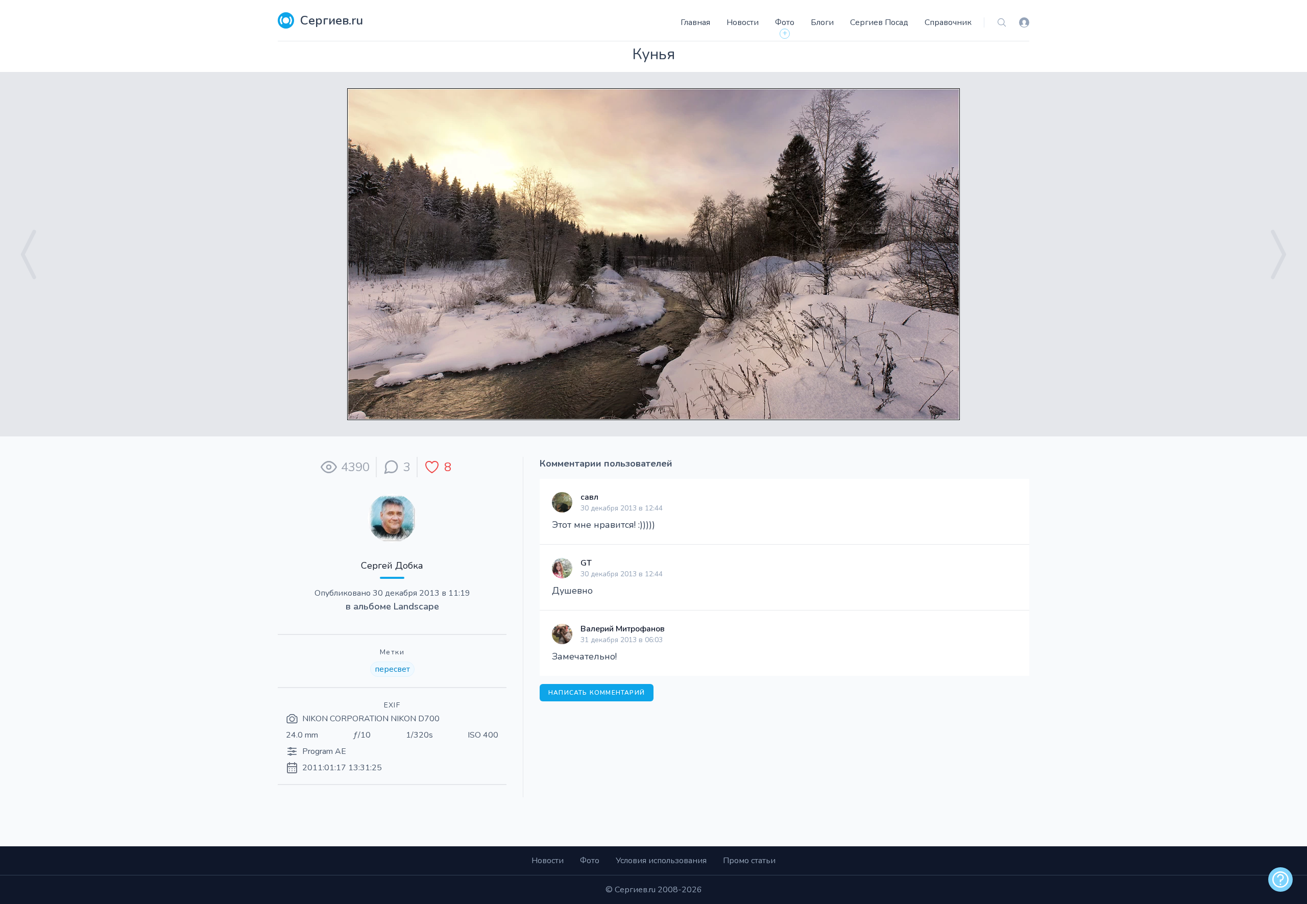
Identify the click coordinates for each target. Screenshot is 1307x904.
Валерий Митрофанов (622, 628)
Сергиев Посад (879, 22)
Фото (784, 22)
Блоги (822, 22)
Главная (695, 22)
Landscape (416, 606)
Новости (743, 22)
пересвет (392, 669)
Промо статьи (749, 860)
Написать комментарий (596, 693)
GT (586, 563)
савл (589, 497)
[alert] (1280, 879)
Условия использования (661, 860)
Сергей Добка (392, 565)
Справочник (948, 22)
